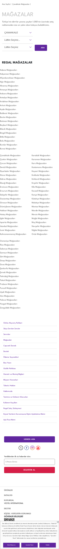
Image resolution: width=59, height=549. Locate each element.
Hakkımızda (7, 391)
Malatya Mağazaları (41, 203)
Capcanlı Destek (9, 346)
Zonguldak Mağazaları (10, 308)
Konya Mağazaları (40, 195)
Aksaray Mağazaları (9, 86)
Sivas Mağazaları (8, 265)
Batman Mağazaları (9, 121)
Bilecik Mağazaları (8, 129)
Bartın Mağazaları (8, 117)
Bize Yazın (7, 363)
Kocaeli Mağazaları (40, 191)
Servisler (6, 334)
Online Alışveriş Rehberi (12, 323)
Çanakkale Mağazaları (21, 4)
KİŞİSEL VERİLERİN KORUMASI (17, 514)
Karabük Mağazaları (41, 156)
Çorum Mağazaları (8, 163)
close (58, 522)
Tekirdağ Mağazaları (9, 276)
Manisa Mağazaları (40, 207)
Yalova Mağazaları (8, 300)
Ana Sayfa (6, 4)
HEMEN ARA (29, 439)
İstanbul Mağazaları (9, 226)
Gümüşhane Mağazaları (11, 207)
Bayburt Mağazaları (9, 125)
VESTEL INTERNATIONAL (13, 503)
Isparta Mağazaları (9, 222)
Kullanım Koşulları (10, 403)
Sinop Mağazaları (8, 261)
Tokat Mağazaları (8, 280)
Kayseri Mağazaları (40, 171)
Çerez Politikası (34, 535)
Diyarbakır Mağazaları (10, 171)
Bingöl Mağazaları (8, 133)
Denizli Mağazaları (8, 167)
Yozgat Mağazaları (8, 304)
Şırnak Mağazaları (8, 273)
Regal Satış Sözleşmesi (12, 408)
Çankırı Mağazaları (8, 160)
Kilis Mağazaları (39, 187)
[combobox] (17, 32)
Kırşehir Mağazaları (40, 183)
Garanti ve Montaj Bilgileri (13, 374)
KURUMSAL (9, 500)
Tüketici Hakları (9, 386)
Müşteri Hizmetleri (10, 380)
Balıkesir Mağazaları (9, 113)
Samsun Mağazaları (9, 253)
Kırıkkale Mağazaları (41, 175)
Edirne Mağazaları (8, 179)
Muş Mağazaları (39, 222)
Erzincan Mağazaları (9, 187)
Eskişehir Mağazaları (9, 195)
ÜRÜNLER (8, 490)
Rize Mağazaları (7, 245)
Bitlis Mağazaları (7, 137)
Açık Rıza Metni (9, 420)
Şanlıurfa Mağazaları (9, 269)
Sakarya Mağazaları (9, 249)
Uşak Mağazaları (7, 292)
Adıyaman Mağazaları (10, 74)
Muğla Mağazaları (40, 219)
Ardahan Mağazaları (9, 102)
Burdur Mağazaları (8, 145)
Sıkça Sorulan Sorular (11, 329)
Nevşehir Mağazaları (41, 226)
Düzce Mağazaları (8, 175)
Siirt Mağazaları (7, 257)
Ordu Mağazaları (39, 234)
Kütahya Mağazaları (41, 199)
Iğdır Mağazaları (7, 219)
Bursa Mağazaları (8, 149)
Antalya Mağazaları (9, 98)
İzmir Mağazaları (7, 230)
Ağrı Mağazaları (7, 82)
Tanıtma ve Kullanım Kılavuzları (15, 397)
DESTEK (7, 509)
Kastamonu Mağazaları (42, 167)
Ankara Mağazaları (9, 94)
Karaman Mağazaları (41, 160)
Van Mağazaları (7, 296)
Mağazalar (7, 340)
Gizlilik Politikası (9, 368)
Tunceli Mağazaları (8, 288)
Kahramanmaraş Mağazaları (13, 234)
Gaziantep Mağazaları (10, 199)
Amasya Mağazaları (9, 90)
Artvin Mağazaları (8, 106)
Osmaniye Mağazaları (10, 241)
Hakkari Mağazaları (9, 211)
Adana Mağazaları (8, 70)
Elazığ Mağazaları (8, 183)
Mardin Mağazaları (40, 211)
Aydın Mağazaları (8, 109)
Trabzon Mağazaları (9, 284)
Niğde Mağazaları (40, 230)
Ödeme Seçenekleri (11, 357)
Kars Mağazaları (39, 163)
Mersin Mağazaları (40, 215)
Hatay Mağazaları (8, 215)
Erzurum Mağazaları (9, 191)
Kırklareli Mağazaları (41, 179)
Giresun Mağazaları (9, 203)
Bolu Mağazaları (7, 141)
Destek (6, 351)
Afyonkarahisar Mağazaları (12, 78)
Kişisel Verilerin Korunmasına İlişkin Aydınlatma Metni (24, 414)
